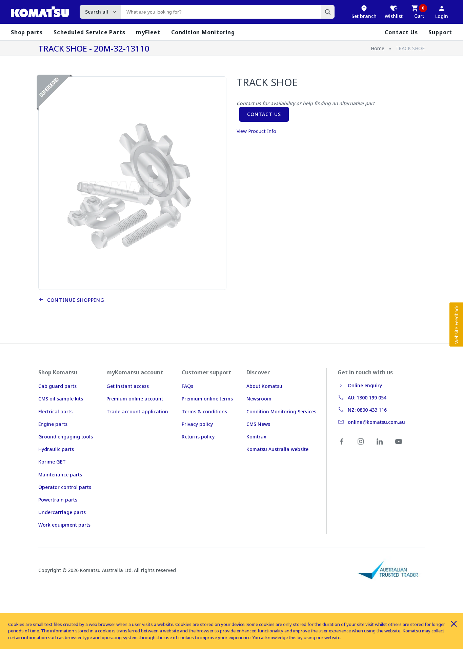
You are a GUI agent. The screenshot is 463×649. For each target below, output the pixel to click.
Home (377, 48)
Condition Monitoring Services (281, 411)
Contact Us (264, 114)
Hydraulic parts (56, 449)
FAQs (187, 386)
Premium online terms (207, 398)
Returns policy (198, 436)
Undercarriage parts (62, 512)
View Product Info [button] (256, 131)
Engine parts (52, 424)
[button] (456, 324)
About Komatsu (264, 386)
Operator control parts (64, 487)
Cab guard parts (57, 386)
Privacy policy (197, 424)
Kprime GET (52, 461)
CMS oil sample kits (60, 398)
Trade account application (137, 411)
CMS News (258, 424)
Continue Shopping (74, 300)
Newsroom (258, 398)
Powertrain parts (57, 499)
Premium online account (134, 398)
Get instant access (127, 386)
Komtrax (256, 436)
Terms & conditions (204, 411)
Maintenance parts (60, 474)
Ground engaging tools (65, 436)
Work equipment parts (64, 525)
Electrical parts (55, 411)
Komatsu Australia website (277, 449)
